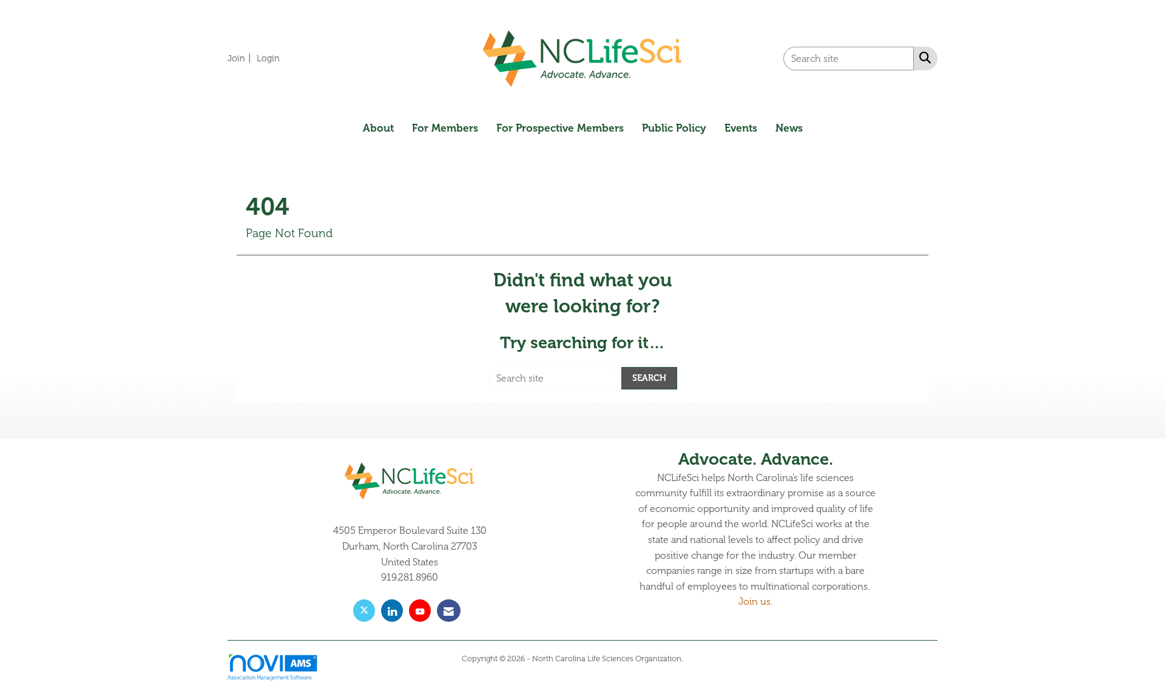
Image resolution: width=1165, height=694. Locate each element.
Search (649, 378)
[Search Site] (922, 58)
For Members (445, 128)
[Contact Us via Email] (449, 610)
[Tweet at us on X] (364, 610)
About (378, 128)
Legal (694, 659)
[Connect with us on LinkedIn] (392, 610)
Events (740, 128)
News (789, 128)
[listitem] (241, 58)
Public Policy (674, 128)
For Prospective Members (560, 128)
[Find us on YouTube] (420, 610)
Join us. (755, 601)
